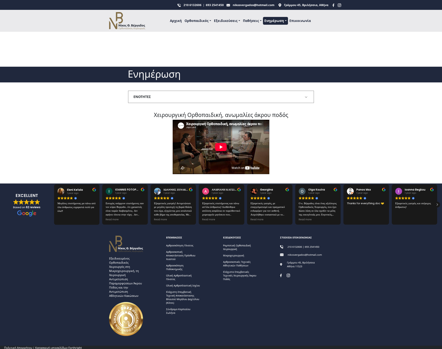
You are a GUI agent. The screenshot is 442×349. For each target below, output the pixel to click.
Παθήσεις (251, 20)
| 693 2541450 (311, 246)
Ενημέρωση (274, 20)
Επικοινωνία (300, 20)
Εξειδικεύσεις (226, 20)
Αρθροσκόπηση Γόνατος (179, 245)
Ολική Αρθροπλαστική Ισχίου (183, 285)
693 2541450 (215, 5)
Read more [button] (112, 219)
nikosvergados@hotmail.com (253, 5)
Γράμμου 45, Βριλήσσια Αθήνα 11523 (301, 264)
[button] (437, 204)
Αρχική (176, 20)
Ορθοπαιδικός (197, 20)
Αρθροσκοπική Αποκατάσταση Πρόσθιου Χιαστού (180, 255)
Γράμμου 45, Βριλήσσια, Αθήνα (306, 5)
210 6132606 (192, 5)
